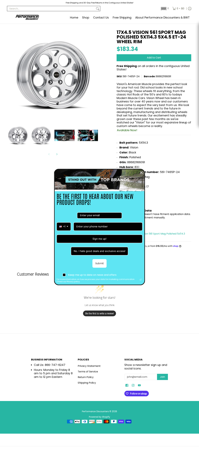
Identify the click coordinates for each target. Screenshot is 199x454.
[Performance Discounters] (27, 18)
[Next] (56, 154)
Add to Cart (154, 57)
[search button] (97, 8)
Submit (99, 263)
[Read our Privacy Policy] (141, 280)
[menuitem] (178, 8)
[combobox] (64, 226)
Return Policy (86, 377)
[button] (164, 8)
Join (162, 377)
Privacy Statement (89, 366)
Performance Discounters (95, 411)
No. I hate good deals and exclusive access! (99, 251)
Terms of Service (88, 371)
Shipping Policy (87, 383)
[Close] (141, 172)
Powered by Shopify (99, 416)
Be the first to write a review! (99, 313)
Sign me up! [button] (99, 238)
